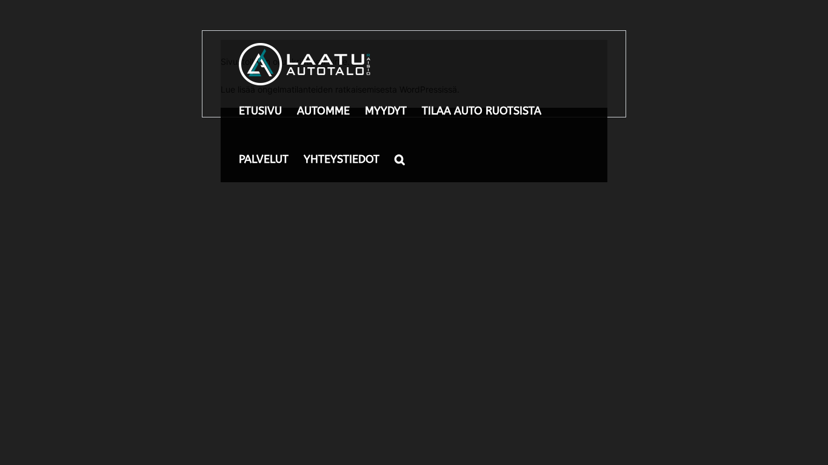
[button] (400, 158)
